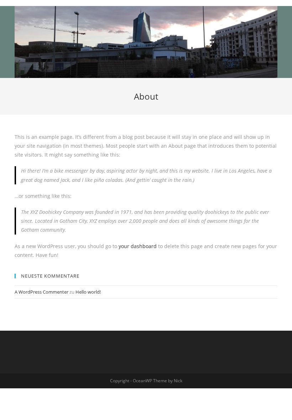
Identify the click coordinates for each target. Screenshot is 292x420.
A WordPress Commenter (41, 292)
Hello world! (88, 292)
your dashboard (138, 246)
